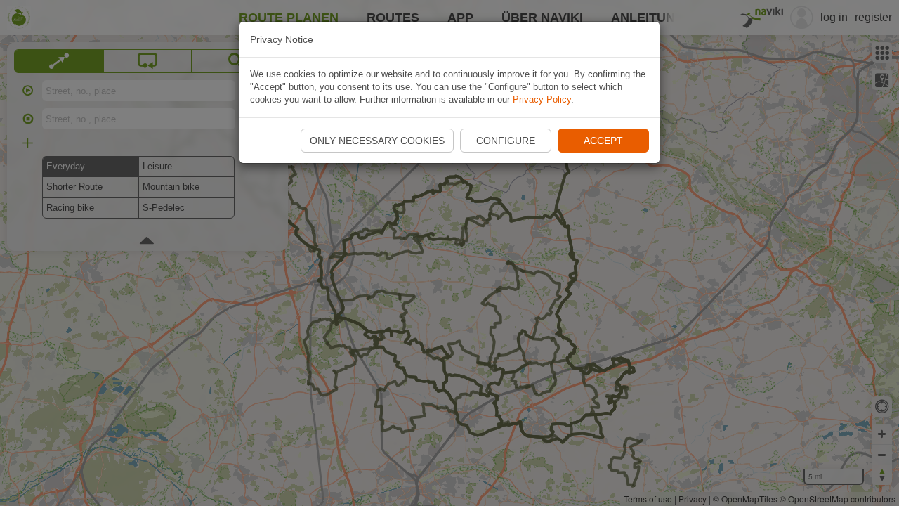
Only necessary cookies (377, 140)
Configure (505, 140)
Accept (603, 140)
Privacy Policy (542, 99)
